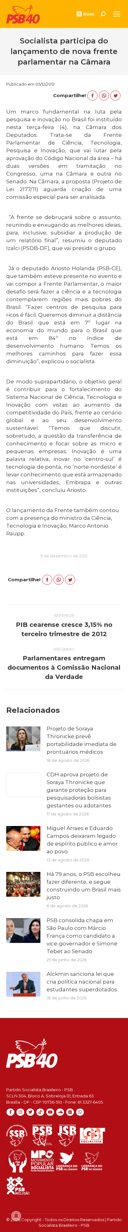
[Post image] (23, 738)
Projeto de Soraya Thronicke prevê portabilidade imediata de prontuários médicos (82, 740)
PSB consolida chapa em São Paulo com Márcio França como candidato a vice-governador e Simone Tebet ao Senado (82, 935)
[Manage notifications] (16, 1216)
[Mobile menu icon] (117, 14)
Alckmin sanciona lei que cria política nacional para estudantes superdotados (82, 982)
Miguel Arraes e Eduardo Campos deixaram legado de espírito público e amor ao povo (82, 840)
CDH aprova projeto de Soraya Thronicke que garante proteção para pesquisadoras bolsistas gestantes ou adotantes (79, 790)
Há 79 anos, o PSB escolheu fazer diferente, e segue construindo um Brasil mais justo (84, 885)
